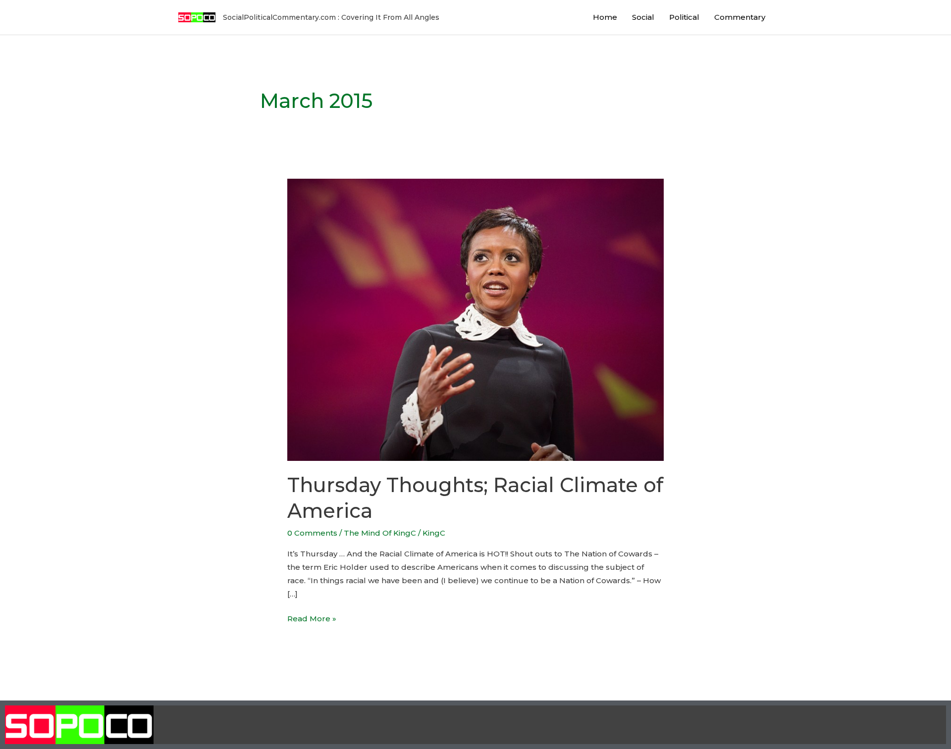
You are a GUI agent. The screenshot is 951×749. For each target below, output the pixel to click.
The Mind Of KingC (380, 533)
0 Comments (312, 533)
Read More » (311, 617)
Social (643, 17)
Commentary (739, 17)
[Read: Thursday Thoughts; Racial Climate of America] (475, 319)
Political (684, 17)
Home (605, 17)
